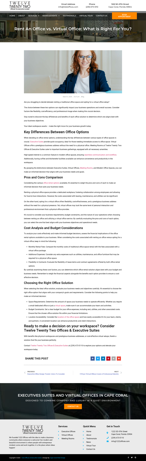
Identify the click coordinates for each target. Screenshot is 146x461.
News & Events (49, 16)
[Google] (135, 457)
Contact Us (101, 16)
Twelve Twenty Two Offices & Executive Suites (49, 345)
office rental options (51, 183)
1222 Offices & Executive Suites (31, 458)
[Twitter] (131, 457)
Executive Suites (36, 142)
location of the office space (68, 317)
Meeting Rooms (86, 168)
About (21, 16)
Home (12, 16)
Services (32, 16)
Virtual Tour (86, 16)
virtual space (60, 306)
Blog (82, 97)
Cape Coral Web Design (57, 458)
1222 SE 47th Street (120, 4)
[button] (93, 358)
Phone (92, 4)
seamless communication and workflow (100, 155)
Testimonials (69, 16)
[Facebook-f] (128, 457)
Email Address (68, 4)
